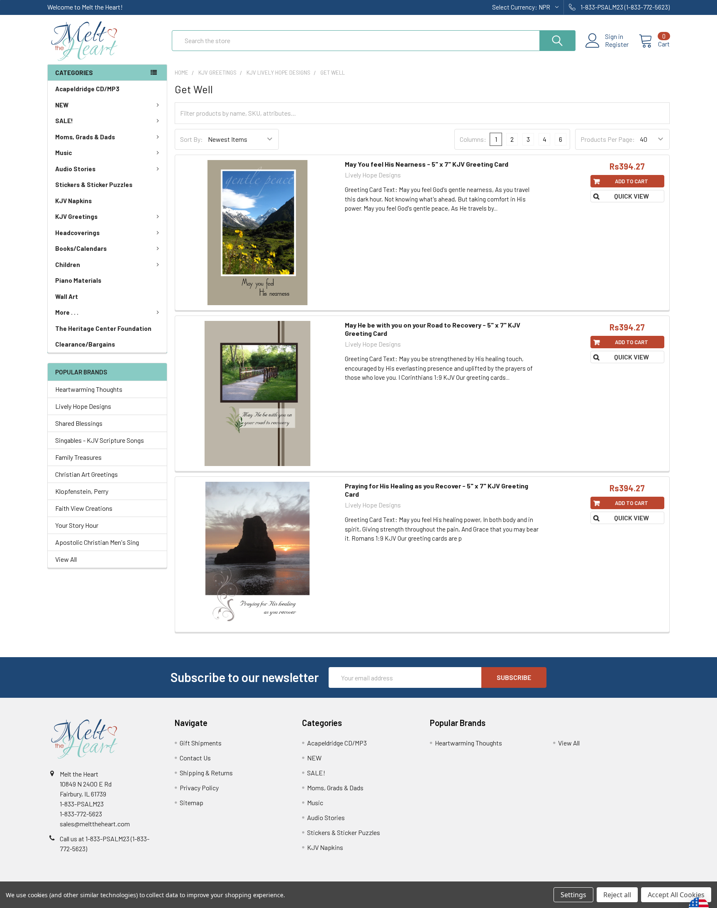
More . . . (66, 312)
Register (617, 44)
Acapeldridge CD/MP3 (87, 88)
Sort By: (191, 139)
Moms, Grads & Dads (85, 137)
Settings (573, 894)
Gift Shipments (201, 743)
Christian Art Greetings (86, 474)
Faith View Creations (83, 508)
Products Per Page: (607, 139)
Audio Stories (75, 168)
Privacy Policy (199, 787)
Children (67, 264)
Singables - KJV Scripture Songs (99, 440)
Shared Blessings (78, 423)
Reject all (617, 894)
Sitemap (191, 802)
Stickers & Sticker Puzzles (93, 184)
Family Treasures (78, 457)
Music (63, 152)
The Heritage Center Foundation (103, 328)
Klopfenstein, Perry (81, 491)
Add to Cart (631, 181)
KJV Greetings (76, 216)
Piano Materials (78, 280)
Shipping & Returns (206, 773)
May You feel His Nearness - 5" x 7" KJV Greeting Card (426, 164)
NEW (61, 105)
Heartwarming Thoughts (88, 389)
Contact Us (195, 758)
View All (66, 559)
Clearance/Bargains (85, 344)
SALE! (64, 120)
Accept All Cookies (676, 894)
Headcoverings (77, 232)
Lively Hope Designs (83, 406)
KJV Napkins (73, 200)
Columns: (473, 139)
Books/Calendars (81, 248)
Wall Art (66, 296)
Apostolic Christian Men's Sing (97, 542)
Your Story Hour (76, 525)
